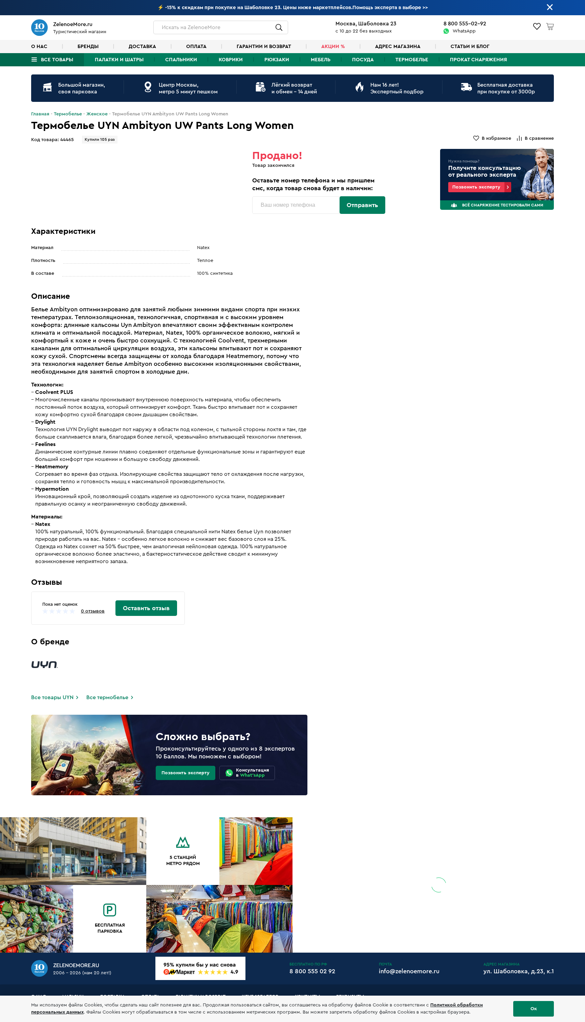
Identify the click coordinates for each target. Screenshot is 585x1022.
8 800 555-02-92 (464, 23)
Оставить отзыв (146, 608)
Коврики (231, 59)
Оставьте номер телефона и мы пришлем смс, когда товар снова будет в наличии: (313, 184)
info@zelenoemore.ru (409, 971)
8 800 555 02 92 (312, 971)
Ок (533, 1008)
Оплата (196, 46)
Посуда (363, 59)
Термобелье (411, 59)
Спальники (181, 59)
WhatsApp (464, 31)
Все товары (57, 59)
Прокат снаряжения (478, 59)
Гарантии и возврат (264, 46)
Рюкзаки (276, 59)
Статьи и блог (470, 46)
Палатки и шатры (119, 59)
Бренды (88, 46)
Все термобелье (107, 697)
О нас (39, 46)
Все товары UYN (52, 697)
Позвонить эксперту (476, 187)
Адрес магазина (397, 46)
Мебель (320, 59)
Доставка (142, 46)
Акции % (333, 46)
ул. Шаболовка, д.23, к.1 (518, 971)
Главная (40, 114)
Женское (97, 114)
